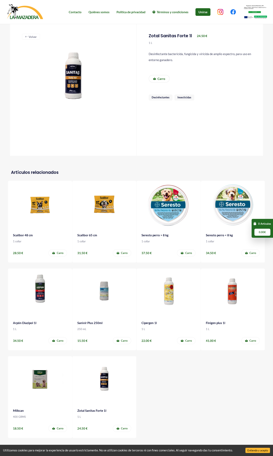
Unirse (202, 12)
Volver (33, 36)
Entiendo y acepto (257, 450)
